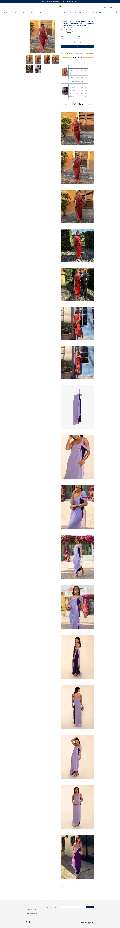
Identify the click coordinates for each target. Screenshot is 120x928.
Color (62, 36)
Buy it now (77, 46)
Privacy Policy (29, 911)
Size (79, 36)
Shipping (69, 31)
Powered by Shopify (36, 925)
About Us (28, 906)
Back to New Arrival (61, 895)
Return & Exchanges (31, 909)
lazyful (30, 925)
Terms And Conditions (31, 913)
